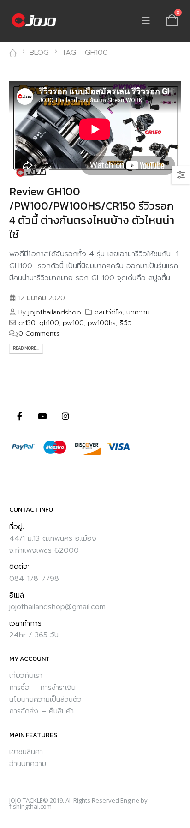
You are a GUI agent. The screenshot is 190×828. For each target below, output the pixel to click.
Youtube (42, 416)
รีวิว (126, 323)
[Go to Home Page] (13, 53)
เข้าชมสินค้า (26, 751)
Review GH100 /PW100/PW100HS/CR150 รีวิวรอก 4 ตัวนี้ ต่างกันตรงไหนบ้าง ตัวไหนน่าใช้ (91, 213)
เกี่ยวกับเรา (25, 675)
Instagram (65, 416)
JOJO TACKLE (26, 800)
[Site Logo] (34, 21)
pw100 (73, 323)
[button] (146, 21)
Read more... (26, 348)
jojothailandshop (54, 312)
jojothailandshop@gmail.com (57, 606)
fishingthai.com (30, 806)
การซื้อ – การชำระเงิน (42, 687)
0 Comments (38, 333)
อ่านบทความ (27, 763)
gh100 (49, 323)
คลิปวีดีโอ (108, 312)
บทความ (138, 312)
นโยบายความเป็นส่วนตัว (45, 699)
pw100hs (102, 323)
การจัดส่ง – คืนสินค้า (41, 711)
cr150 (26, 323)
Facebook (19, 416)
